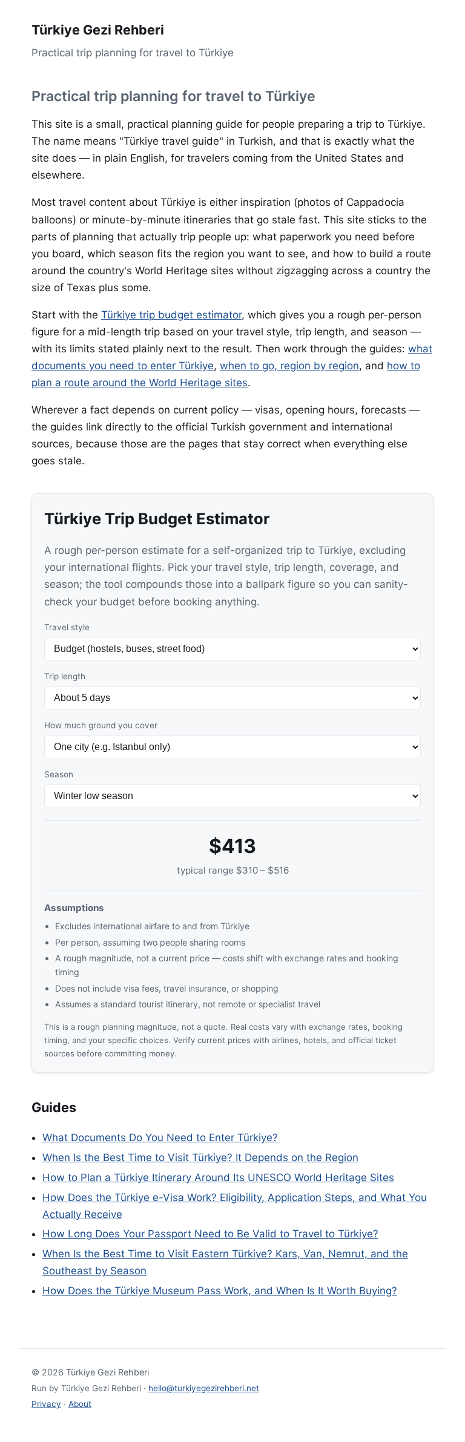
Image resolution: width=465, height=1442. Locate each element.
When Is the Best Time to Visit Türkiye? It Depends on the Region (200, 1157)
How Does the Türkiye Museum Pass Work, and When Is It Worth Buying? (219, 1291)
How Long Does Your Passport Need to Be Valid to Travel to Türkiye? (210, 1234)
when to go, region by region (289, 366)
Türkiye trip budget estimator (171, 315)
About (79, 1404)
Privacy (46, 1404)
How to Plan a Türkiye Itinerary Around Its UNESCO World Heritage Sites (218, 1177)
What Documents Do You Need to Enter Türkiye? (160, 1137)
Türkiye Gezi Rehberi (97, 30)
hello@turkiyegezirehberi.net (203, 1388)
